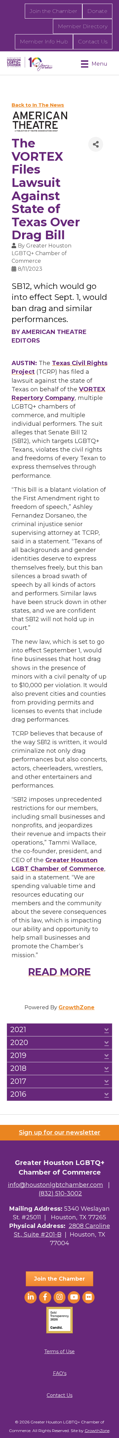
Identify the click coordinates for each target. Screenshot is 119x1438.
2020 (19, 1043)
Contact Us (92, 41)
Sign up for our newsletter (59, 1132)
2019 (18, 1056)
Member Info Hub (44, 41)
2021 (18, 1030)
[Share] (95, 144)
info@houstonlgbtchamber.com (55, 1185)
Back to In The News (38, 105)
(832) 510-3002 (60, 1193)
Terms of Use (59, 1352)
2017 (18, 1081)
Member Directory (82, 26)
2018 (18, 1069)
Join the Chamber (53, 11)
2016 (18, 1094)
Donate (97, 11)
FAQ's (59, 1373)
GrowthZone (77, 1007)
